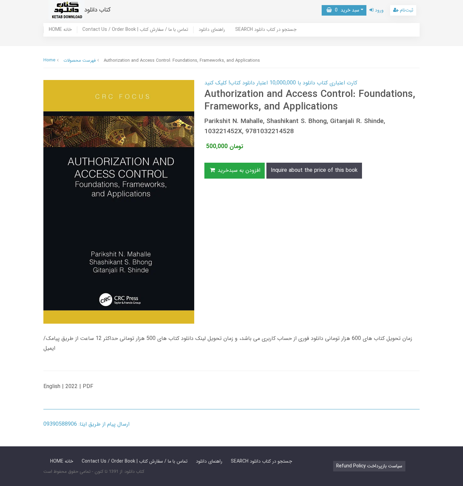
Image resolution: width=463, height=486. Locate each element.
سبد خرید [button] (345, 10)
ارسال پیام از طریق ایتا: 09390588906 (86, 424)
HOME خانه (60, 29)
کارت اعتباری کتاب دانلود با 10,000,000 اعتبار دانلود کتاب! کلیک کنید (280, 83)
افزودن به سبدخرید (238, 170)
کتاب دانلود (97, 10)
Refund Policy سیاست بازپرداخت (369, 466)
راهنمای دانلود (212, 29)
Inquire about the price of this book (314, 170)
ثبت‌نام (406, 10)
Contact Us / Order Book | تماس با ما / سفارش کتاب (135, 29)
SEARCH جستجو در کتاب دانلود (266, 29)
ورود (379, 10)
